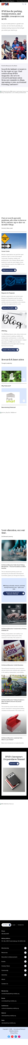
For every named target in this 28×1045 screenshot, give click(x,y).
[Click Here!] (14, 468)
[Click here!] (14, 147)
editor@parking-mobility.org (8, 1015)
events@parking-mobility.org (8, 1001)
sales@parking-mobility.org (8, 1023)
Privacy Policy (14, 1033)
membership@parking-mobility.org (10, 993)
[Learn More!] (14, 859)
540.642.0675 (5, 934)
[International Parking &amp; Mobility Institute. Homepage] (5, 4)
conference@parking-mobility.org (10, 1008)
